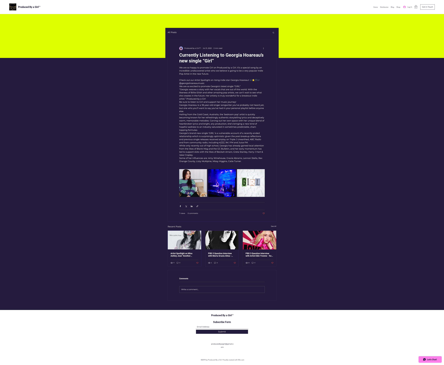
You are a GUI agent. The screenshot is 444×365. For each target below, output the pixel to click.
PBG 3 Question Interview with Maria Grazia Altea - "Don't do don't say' (220, 254)
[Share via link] (197, 206)
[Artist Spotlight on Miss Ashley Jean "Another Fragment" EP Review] (184, 240)
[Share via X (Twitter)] (186, 206)
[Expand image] (193, 183)
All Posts (172, 32)
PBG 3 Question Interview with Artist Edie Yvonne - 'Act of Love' (259, 254)
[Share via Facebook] (180, 206)
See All (273, 226)
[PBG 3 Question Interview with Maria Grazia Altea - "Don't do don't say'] (222, 240)
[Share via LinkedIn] (192, 206)
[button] (416, 7)
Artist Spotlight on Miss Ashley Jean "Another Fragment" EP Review (181, 254)
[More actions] (263, 48)
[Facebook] (218, 352)
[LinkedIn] (225, 352)
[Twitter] (222, 352)
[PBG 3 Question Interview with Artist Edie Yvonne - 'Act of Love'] (259, 240)
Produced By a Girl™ (29, 7)
